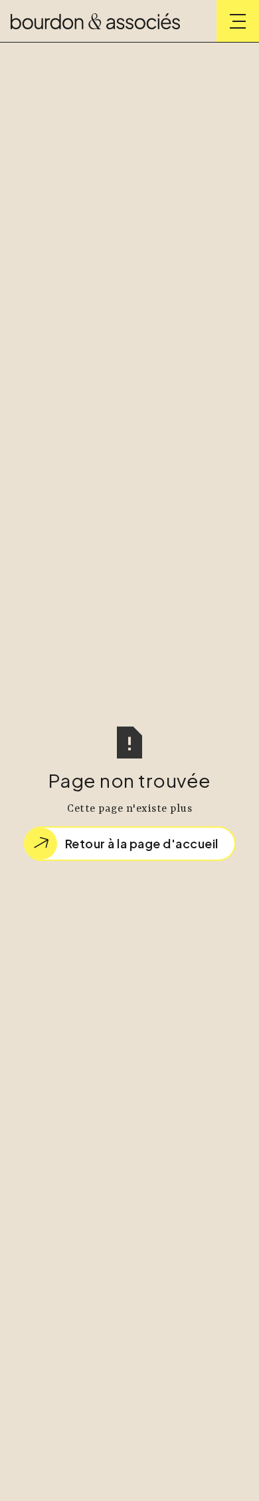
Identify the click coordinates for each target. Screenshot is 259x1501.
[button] (237, 21)
